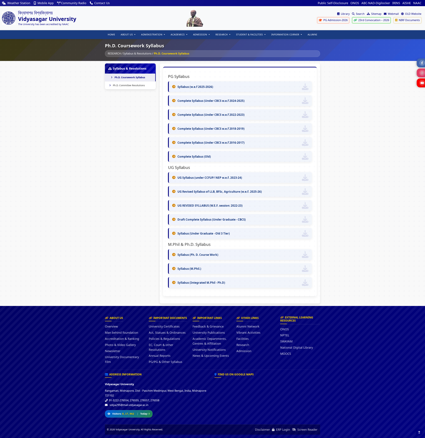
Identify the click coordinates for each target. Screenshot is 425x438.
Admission (243, 351)
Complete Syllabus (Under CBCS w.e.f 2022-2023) (211, 115)
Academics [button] (178, 34)
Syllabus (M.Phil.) (189, 269)
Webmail (393, 14)
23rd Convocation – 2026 (373, 20)
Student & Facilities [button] (250, 34)
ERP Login (282, 430)
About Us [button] (127, 34)
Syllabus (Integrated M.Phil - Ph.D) (201, 283)
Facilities (242, 339)
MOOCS (285, 354)
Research (242, 345)
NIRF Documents (409, 20)
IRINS (396, 3)
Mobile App (45, 3)
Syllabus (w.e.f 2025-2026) (195, 87)
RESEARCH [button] (222, 34)
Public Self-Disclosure (333, 3)
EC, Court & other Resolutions (161, 347)
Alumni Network (247, 326)
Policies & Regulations (164, 339)
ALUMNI (312, 34)
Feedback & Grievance (208, 326)
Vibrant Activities (248, 333)
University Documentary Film (122, 359)
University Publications (209, 333)
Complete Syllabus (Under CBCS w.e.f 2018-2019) (211, 129)
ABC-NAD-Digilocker (375, 3)
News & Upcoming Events (211, 356)
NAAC (417, 3)
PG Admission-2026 (335, 20)
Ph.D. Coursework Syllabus (130, 77)
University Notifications (209, 350)
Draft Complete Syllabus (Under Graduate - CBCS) (211, 219)
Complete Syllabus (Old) (194, 156)
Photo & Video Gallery (120, 345)
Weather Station (18, 3)
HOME (111, 34)
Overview (111, 326)
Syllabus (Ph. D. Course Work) (197, 255)
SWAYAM (286, 341)
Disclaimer (262, 430)
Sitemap (376, 14)
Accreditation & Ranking (122, 339)
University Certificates (164, 326)
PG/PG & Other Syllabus (165, 362)
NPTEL (284, 335)
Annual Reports (159, 356)
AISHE (406, 3)
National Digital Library (296, 347)
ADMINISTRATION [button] (152, 34)
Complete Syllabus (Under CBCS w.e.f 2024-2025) (211, 101)
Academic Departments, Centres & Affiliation (210, 341)
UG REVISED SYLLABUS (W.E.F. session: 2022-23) (210, 205)
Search (360, 14)
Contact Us (101, 3)
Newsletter (112, 351)
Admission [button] (200, 34)
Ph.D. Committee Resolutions (129, 85)
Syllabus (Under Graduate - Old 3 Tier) (203, 233)
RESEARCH (114, 53)
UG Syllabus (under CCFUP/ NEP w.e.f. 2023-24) (209, 178)
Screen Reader (307, 430)
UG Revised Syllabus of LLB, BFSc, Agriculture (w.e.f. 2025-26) (219, 192)
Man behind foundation (121, 333)
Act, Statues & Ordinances (167, 333)
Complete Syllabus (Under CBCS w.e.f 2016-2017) (211, 143)
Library (345, 14)
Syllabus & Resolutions (137, 53)
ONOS (354, 3)
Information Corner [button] (285, 34)
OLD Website (412, 14)
